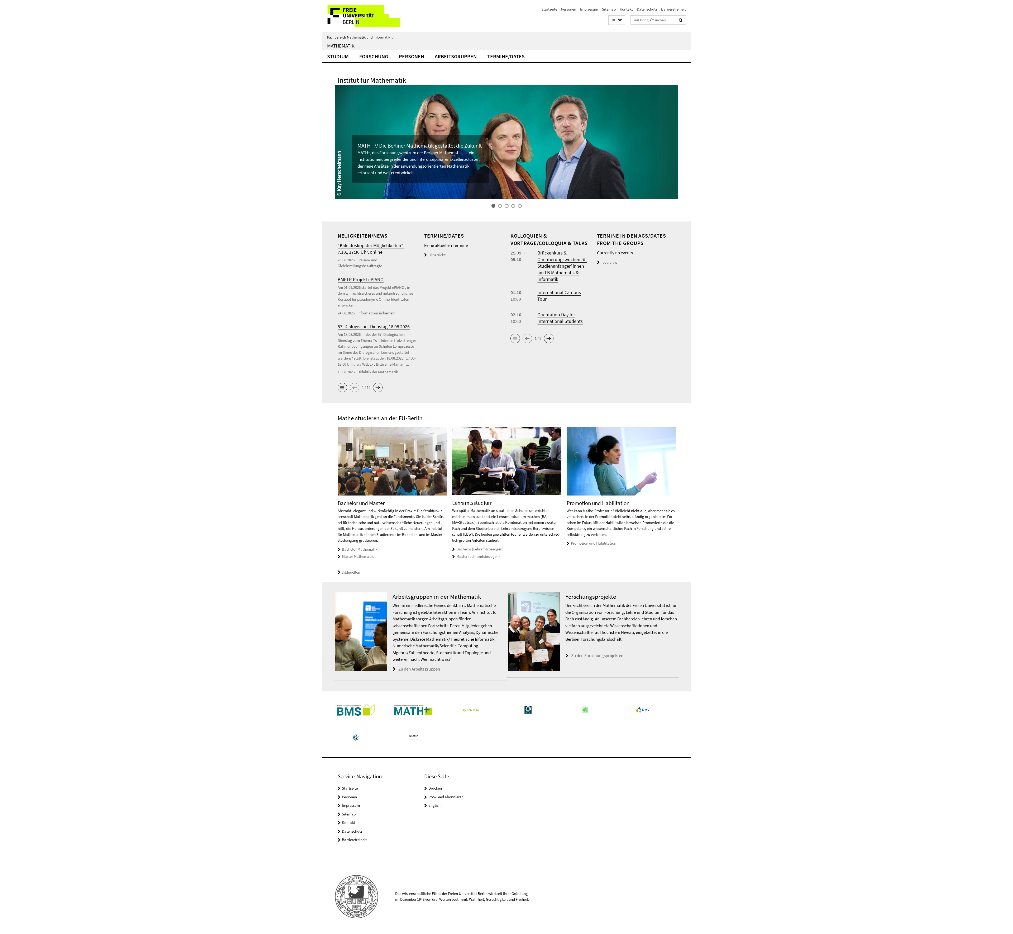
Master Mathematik (358, 556)
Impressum (589, 9)
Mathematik (341, 46)
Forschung (373, 56)
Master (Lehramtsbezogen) (478, 556)
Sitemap (609, 9)
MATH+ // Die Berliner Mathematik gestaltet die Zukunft (419, 145)
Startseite (549, 9)
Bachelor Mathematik (359, 549)
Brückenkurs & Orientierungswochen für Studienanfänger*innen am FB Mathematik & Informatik (562, 266)
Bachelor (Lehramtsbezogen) (480, 548)
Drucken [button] (435, 788)
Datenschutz (647, 9)
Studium (338, 56)
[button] (616, 20)
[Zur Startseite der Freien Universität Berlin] (366, 16)
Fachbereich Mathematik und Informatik (360, 37)
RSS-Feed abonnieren (446, 796)
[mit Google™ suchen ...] (681, 20)
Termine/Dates (506, 56)
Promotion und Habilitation (593, 543)
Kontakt (626, 9)
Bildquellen (350, 572)
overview (610, 262)
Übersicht (438, 254)
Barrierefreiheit (673, 9)
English (434, 805)
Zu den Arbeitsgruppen (419, 669)
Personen (568, 9)
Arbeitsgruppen (456, 56)
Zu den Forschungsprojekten (597, 655)
